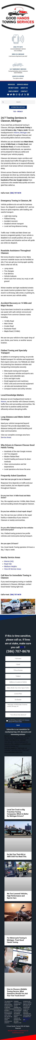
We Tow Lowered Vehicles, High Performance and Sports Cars (17, 896)
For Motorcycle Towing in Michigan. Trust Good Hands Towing (17, 940)
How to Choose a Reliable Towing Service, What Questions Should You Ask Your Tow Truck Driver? (17, 992)
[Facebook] (13, 94)
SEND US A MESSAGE (18, 54)
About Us (24, 88)
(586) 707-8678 (18, 651)
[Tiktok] (22, 94)
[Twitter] (11, 94)
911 (22, 647)
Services (11, 84)
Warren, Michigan (20, 133)
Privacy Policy (18, 721)
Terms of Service (27, 1018)
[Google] (19, 94)
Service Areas (22, 84)
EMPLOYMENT (14, 91)
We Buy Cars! (13, 88)
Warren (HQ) (9, 561)
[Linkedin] (27, 94)
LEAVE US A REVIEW (18, 76)
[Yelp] (25, 94)
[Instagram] (16, 94)
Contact (24, 91)
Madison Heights (10, 566)
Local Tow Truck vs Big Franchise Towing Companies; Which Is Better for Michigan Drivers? (18, 813)
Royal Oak (8, 564)
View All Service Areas (12, 569)
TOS (14, 111)
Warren (3, 402)
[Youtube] (8, 94)
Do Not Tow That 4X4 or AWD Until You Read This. (17, 855)
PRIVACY (20, 111)
